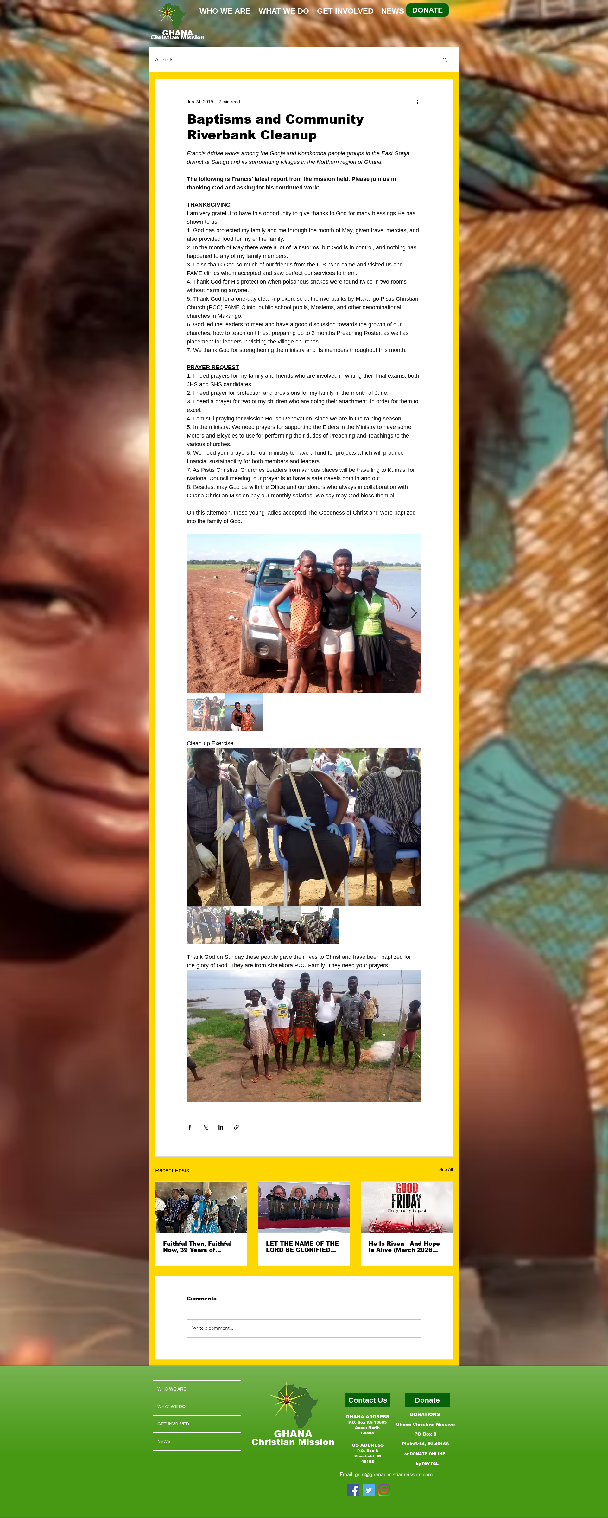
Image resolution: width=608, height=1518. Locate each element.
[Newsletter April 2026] (304, 1207)
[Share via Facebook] (190, 1127)
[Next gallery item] (413, 613)
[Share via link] (236, 1127)
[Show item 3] (282, 925)
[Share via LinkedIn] (221, 1127)
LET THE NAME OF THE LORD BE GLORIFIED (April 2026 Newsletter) (302, 1246)
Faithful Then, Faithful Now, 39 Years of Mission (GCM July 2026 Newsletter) (200, 1246)
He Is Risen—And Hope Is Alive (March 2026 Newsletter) (404, 1246)
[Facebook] (353, 1490)
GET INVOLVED (173, 1423)
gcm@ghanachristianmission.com (394, 1475)
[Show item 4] (320, 925)
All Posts (164, 59)
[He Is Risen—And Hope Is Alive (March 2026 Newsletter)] (407, 1207)
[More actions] (417, 102)
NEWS (163, 1441)
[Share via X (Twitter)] (205, 1127)
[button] (445, 59)
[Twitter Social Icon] (369, 1490)
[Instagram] (384, 1490)
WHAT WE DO (171, 1406)
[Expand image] (304, 613)
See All (446, 1169)
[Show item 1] (206, 712)
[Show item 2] (244, 712)
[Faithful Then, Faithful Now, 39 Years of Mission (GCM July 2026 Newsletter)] (201, 1207)
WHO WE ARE (171, 1389)
